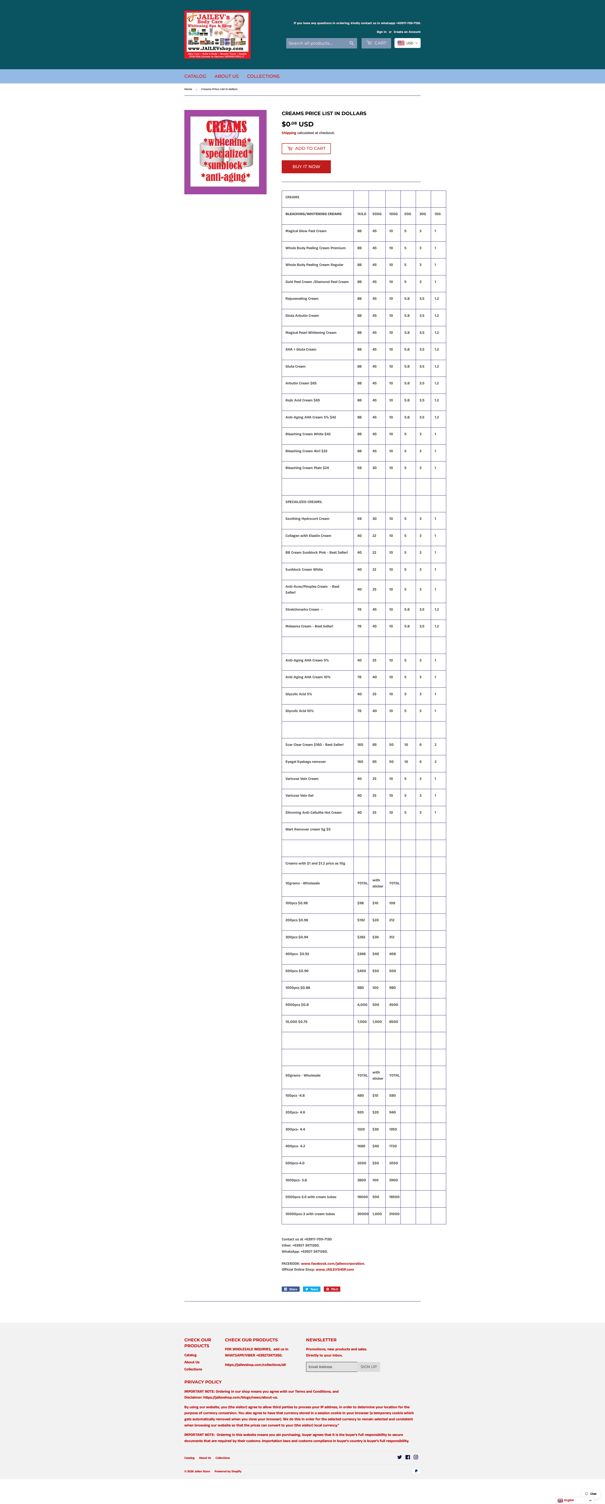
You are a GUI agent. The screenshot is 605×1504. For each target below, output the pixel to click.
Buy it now (306, 166)
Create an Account (407, 32)
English (568, 1500)
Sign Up (369, 1367)
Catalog (195, 76)
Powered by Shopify (228, 1471)
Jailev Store (202, 1471)
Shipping (289, 133)
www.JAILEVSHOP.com (335, 1269)
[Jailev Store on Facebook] (407, 1458)
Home (188, 89)
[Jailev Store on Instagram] (416, 1458)
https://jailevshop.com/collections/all (255, 1365)
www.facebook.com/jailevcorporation (332, 1263)
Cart (379, 43)
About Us (227, 76)
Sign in (382, 32)
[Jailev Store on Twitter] (399, 1458)
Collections (263, 76)
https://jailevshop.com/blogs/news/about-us (240, 1397)
